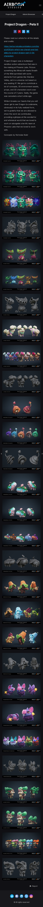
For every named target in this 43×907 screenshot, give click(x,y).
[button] (33, 886)
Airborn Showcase (29, 14)
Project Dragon (11, 14)
